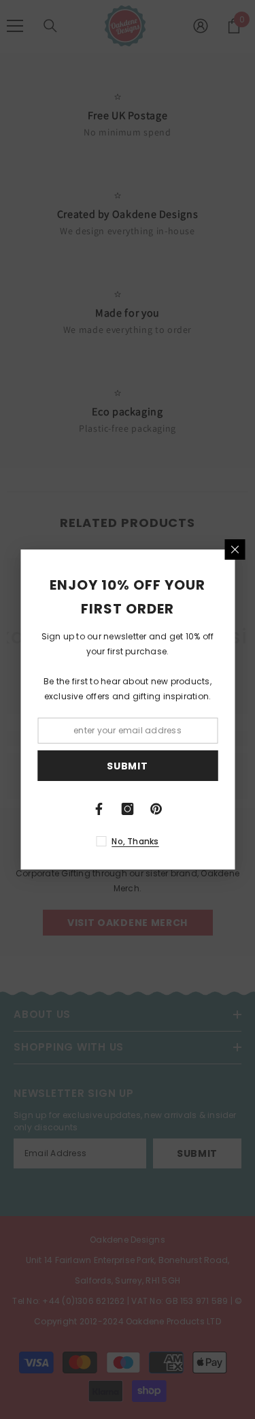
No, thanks (135, 841)
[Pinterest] (156, 809)
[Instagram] (128, 809)
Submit (127, 766)
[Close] (234, 549)
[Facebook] (99, 809)
